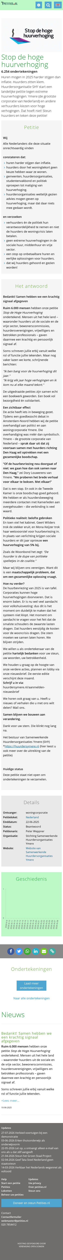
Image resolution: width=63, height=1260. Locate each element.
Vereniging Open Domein (31, 1246)
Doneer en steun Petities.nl (31, 1203)
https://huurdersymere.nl (22, 746)
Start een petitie (10, 1183)
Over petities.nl (37, 1186)
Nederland (32, 817)
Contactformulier (11, 1216)
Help (4, 1179)
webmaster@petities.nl (14, 1220)
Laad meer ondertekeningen (31, 985)
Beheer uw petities (12, 1194)
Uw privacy (34, 1183)
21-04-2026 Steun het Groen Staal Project (26, 1156)
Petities (5, 1186)
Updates (33, 1179)
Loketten (6, 1190)
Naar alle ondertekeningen (31, 998)
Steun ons (34, 1190)
